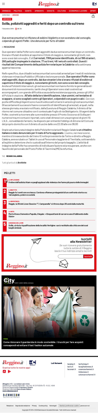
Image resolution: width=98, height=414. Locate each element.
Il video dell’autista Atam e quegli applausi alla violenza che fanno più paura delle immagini (48, 182)
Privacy (34, 406)
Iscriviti (88, 256)
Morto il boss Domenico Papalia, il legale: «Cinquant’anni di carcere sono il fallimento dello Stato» (48, 215)
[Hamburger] (3, 4)
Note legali (53, 406)
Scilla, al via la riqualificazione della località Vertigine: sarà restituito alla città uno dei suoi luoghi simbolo (48, 226)
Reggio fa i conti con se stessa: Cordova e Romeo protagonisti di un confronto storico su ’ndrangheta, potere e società (48, 193)
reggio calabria (14, 156)
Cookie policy (43, 406)
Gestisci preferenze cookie (69, 406)
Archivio (15, 15)
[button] (93, 16)
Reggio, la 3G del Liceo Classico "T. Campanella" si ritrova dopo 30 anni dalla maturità (46, 203)
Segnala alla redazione (22, 406)
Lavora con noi (85, 406)
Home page (6, 15)
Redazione (10, 406)
